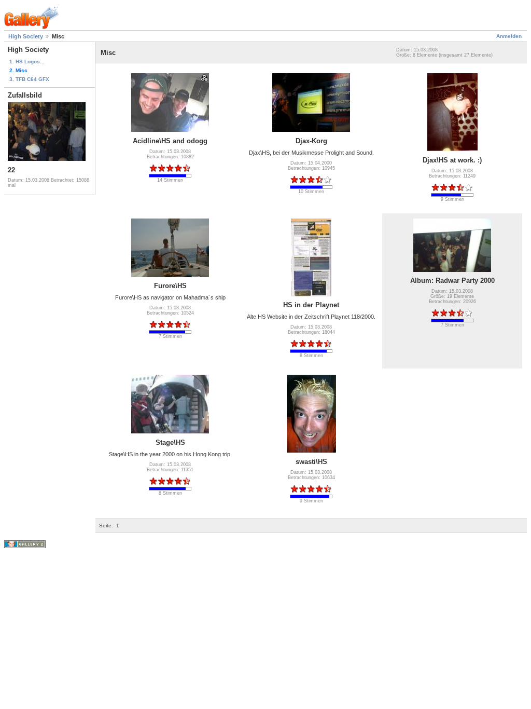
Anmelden (509, 36)
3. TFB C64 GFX (29, 79)
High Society (25, 36)
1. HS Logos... (27, 61)
